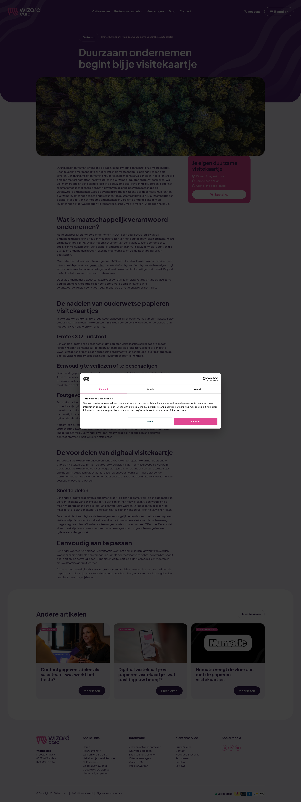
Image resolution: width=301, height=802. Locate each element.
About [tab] (197, 389)
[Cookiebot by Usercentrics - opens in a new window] (204, 379)
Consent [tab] (103, 389)
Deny (150, 421)
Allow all (195, 421)
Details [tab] (150, 389)
